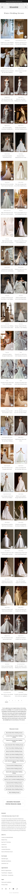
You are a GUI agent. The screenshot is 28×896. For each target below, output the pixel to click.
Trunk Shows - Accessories (7, 875)
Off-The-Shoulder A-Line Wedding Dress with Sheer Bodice (21, 667)
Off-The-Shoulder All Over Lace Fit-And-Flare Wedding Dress (20, 411)
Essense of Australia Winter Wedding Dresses (14, 741)
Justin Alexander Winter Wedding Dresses (14, 745)
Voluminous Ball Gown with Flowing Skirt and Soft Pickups (7, 553)
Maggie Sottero (20, 68)
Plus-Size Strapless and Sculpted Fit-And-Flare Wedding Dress (20, 610)
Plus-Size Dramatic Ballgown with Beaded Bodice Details (21, 582)
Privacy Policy (4, 884)
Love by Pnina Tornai (20, 664)
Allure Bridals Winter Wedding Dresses (14, 732)
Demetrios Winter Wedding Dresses (14, 768)
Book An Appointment (6, 870)
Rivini (21, 352)
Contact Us (3, 844)
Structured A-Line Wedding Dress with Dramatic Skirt (7, 326)
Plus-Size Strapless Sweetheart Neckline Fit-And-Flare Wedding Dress (7, 128)
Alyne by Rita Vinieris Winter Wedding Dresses (14, 772)
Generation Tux (4, 863)
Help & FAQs (4, 847)
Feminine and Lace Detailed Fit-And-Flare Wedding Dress (7, 71)
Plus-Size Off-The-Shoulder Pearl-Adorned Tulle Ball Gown (7, 185)
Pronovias (21, 210)
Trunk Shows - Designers (6, 872)
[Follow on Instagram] (6, 889)
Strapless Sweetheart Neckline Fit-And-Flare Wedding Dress (21, 638)
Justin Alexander (7, 465)
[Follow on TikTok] (17, 889)
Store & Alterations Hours (7, 851)
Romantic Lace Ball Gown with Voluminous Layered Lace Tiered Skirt (21, 355)
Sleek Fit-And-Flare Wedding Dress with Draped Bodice (21, 100)
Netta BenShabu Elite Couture (21, 40)
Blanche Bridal (7, 267)
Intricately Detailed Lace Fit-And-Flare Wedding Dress (7, 440)
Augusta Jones (20, 465)
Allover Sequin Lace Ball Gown (20, 71)
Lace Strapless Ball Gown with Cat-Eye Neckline (7, 496)
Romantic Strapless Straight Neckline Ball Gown (7, 355)
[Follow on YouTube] (13, 889)
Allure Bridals (20, 182)
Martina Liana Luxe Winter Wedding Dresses (14, 779)
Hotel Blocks (16, 3)
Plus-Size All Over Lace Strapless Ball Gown (7, 468)
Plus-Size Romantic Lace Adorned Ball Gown (7, 638)
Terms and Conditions (6, 882)
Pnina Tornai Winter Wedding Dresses (14, 748)
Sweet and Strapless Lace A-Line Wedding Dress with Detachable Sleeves (20, 213)
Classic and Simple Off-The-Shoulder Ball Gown (20, 468)
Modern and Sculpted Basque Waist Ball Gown (20, 496)
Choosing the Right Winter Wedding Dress (13, 803)
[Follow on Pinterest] (9, 889)
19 (18, 700)
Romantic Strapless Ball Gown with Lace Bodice (7, 610)
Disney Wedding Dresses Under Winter (14, 776)
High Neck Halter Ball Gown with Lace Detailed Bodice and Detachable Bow (7, 241)
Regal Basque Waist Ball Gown (20, 440)
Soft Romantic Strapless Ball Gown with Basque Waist (7, 525)
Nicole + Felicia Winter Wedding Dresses (14, 757)
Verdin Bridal (7, 40)
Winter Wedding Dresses (14, 792)
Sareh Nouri (7, 664)
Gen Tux (21, 3)
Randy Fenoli (7, 182)
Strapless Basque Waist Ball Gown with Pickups (7, 383)
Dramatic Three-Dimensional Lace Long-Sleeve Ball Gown (20, 156)
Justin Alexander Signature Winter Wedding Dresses (14, 761)
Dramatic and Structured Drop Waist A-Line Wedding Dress (7, 298)
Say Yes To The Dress (6, 842)
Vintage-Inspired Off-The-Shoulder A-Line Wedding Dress (21, 326)
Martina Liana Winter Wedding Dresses (14, 754)
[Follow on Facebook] (2, 889)
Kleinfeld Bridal (4, 3)
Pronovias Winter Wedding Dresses (14, 765)
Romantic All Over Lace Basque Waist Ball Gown (7, 581)
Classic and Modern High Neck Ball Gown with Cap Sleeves (7, 667)
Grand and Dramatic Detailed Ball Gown (7, 156)
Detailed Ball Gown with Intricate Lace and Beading (7, 270)
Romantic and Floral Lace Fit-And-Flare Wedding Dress (21, 43)
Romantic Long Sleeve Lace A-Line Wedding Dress (21, 241)
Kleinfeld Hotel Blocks (6, 861)
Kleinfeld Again (11, 3)
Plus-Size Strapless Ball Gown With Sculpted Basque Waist (20, 185)
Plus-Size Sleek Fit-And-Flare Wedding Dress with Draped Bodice (7, 100)
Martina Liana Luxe (7, 210)
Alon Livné (7, 295)
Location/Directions (5, 849)
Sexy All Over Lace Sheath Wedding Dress (7, 695)
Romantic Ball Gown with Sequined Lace (21, 270)
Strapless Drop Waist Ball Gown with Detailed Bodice (21, 383)
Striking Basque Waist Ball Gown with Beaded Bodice (21, 553)
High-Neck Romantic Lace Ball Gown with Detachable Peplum (7, 213)
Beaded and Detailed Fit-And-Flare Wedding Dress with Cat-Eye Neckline (21, 128)
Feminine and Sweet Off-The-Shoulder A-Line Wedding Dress (7, 411)
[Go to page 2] (21, 700)
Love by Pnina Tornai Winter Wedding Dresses (14, 736)
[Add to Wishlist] (12, 37)
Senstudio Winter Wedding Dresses (14, 782)
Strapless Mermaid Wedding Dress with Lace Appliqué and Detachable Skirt (20, 695)
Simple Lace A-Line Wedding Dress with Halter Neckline (7, 43)
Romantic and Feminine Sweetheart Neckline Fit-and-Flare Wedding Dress (21, 525)
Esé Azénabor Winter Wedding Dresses (14, 789)
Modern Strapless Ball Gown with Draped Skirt (20, 298)
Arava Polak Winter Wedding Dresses (14, 786)
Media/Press (4, 839)
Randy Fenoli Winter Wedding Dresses (14, 751)
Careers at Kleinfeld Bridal (7, 837)
